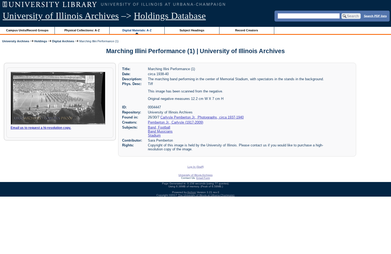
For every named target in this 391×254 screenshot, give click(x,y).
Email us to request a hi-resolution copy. (41, 127)
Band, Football (159, 127)
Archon (191, 192)
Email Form (203, 177)
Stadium (154, 135)
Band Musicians (160, 131)
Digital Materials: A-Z (137, 30)
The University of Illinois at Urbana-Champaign (206, 195)
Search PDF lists (375, 15)
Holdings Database (170, 16)
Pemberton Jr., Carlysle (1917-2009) (175, 122)
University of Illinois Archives (61, 16)
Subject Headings (192, 30)
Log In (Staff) (196, 166)
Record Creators (246, 30)
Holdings (40, 41)
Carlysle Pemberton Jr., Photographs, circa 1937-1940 (202, 117)
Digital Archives (63, 41)
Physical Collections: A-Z (82, 30)
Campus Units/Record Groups (27, 30)
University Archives (15, 41)
